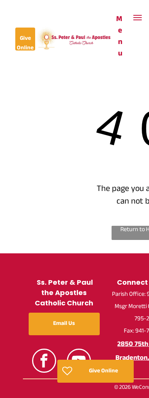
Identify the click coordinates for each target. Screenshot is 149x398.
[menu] (137, 17)
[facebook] (44, 362)
